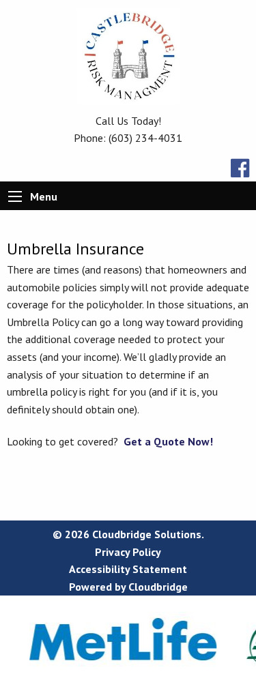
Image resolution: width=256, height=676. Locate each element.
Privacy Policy (128, 552)
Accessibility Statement (128, 569)
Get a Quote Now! (168, 441)
